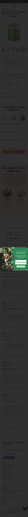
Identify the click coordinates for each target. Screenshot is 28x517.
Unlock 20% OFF (20, 266)
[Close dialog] (27, 249)
